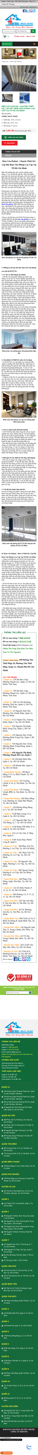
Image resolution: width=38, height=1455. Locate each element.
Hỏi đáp (8, 155)
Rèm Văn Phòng (15, 61)
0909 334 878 (7, 1453)
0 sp (8, 36)
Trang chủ (5, 61)
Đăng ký (33, 7)
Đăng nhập (25, 7)
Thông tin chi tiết (12, 152)
